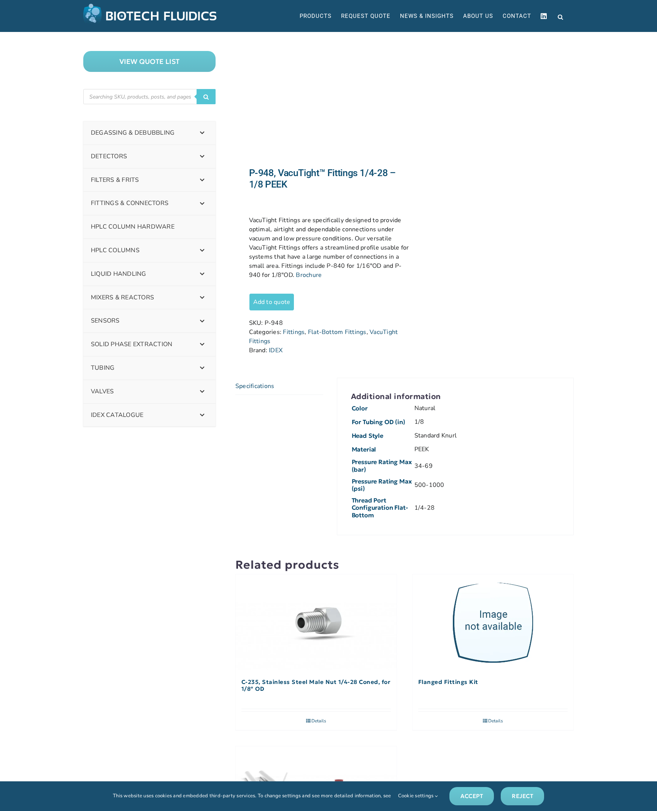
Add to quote (271, 302)
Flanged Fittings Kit (448, 682)
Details (319, 721)
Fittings (294, 332)
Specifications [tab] (254, 386)
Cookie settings (416, 795)
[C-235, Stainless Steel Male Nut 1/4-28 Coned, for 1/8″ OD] (316, 622)
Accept (471, 796)
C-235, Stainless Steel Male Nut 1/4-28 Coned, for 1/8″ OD (315, 685)
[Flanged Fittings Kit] (493, 622)
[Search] (206, 96)
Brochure (309, 275)
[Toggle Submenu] (202, 133)
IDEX (275, 350)
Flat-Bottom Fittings (337, 332)
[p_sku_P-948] (316, 99)
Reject (522, 796)
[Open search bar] (560, 16)
